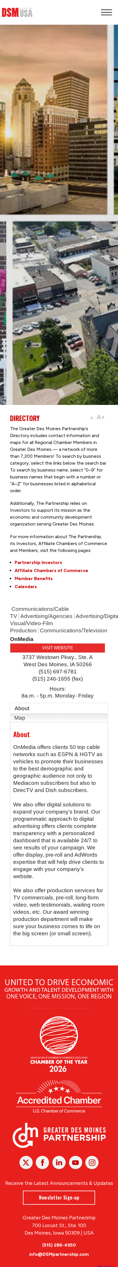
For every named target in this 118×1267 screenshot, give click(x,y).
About (22, 708)
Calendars (26, 586)
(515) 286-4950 (59, 1245)
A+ (101, 417)
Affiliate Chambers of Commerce (51, 570)
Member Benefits (34, 578)
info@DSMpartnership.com (59, 1254)
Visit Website (57, 647)
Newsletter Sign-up (59, 1197)
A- (92, 418)
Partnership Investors (38, 562)
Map (19, 718)
